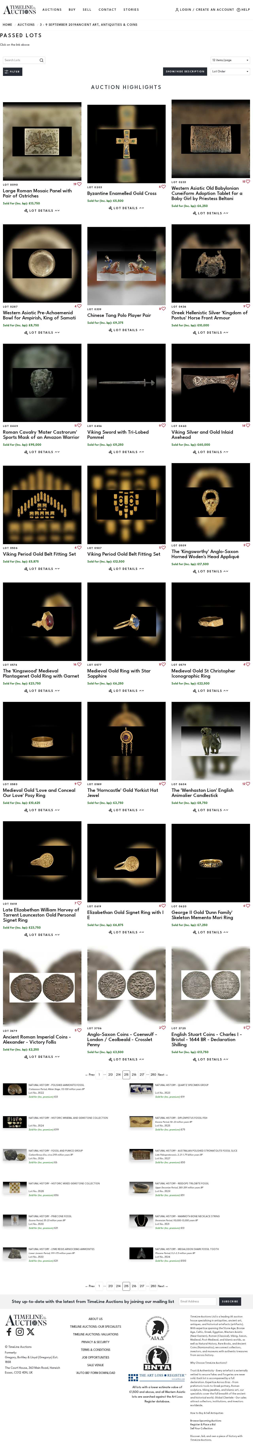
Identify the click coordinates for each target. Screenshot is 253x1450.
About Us (96, 1319)
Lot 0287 (10, 306)
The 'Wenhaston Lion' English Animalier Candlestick (202, 793)
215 (126, 1074)
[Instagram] (20, 1331)
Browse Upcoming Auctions (205, 1421)
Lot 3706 (94, 1028)
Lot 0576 (10, 665)
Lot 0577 (94, 665)
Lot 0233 (179, 182)
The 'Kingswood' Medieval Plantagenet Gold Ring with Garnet (41, 673)
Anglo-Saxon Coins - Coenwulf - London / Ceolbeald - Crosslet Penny (122, 1039)
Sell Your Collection (201, 1428)
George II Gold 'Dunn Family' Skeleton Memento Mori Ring (202, 915)
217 (142, 1074)
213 (110, 1074)
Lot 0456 (94, 426)
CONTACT (108, 9)
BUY (72, 9)
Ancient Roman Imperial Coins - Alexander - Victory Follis (37, 1039)
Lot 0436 (179, 306)
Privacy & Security (96, 1342)
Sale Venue (95, 1365)
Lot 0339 (94, 309)
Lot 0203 (94, 187)
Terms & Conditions (95, 1350)
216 (134, 1074)
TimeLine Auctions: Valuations (95, 1334)
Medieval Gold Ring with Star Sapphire (119, 673)
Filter (15, 71)
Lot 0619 (94, 906)
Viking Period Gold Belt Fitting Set (39, 554)
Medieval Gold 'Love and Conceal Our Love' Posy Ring (39, 793)
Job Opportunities (95, 1357)
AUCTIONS (52, 9)
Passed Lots (21, 35)
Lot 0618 (10, 903)
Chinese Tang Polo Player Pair (119, 315)
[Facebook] (9, 1331)
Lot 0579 (179, 665)
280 (153, 1074)
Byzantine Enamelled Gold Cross (122, 193)
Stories (131, 9)
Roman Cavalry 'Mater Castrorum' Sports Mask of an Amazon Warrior (41, 435)
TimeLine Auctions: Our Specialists (95, 1326)
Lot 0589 (94, 784)
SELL (87, 9)
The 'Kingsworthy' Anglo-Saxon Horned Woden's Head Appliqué (205, 554)
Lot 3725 (179, 1028)
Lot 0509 (179, 545)
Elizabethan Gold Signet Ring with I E (125, 915)
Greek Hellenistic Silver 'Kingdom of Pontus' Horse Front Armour (210, 315)
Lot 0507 (94, 548)
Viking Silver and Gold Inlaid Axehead (202, 435)
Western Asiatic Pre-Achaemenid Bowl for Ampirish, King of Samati (39, 315)
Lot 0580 (10, 784)
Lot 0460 (179, 426)
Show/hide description (185, 71)
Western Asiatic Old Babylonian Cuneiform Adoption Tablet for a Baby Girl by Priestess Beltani (207, 193)
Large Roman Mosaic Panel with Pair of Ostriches (37, 193)
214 (118, 1074)
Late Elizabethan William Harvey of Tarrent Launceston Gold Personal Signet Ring (41, 915)
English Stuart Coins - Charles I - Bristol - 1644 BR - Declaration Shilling (207, 1039)
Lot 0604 (179, 784)
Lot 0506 (10, 548)
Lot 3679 (10, 1031)
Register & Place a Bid (202, 1424)
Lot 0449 (10, 426)
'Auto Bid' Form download (95, 1373)
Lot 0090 (10, 184)
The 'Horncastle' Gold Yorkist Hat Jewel (122, 793)
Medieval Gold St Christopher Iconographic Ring (203, 673)
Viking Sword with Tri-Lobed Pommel (118, 435)
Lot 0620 (179, 906)
